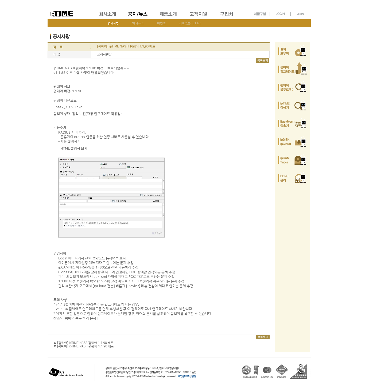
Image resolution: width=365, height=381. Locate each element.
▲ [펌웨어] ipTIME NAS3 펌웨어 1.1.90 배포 (83, 343)
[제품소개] (168, 16)
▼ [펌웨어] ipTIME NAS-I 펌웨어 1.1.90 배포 (83, 346)
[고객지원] (198, 16)
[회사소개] (108, 16)
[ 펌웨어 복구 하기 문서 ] (80, 318)
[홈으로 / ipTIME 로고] (71, 9)
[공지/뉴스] (138, 16)
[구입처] (229, 16)
